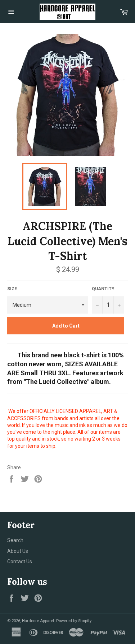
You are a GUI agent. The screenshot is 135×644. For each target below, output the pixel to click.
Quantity (103, 288)
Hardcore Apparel (38, 621)
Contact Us (19, 561)
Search (15, 540)
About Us (17, 551)
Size (12, 288)
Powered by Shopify (73, 621)
